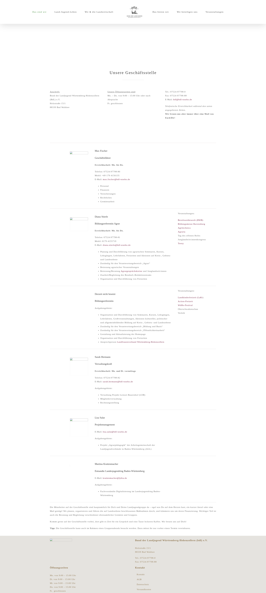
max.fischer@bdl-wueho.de (116, 179)
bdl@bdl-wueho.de (182, 99)
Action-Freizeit (185, 301)
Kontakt (141, 574)
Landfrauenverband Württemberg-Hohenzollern (141, 342)
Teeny (181, 243)
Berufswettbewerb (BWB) (190, 220)
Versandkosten (144, 589)
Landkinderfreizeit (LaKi (190, 297)
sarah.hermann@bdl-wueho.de (118, 382)
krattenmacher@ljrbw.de (115, 478)
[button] (236, 12)
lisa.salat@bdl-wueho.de (115, 432)
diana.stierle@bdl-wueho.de (117, 245)
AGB (139, 579)
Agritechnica (184, 228)
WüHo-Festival (185, 305)
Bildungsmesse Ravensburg (191, 224)
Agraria (181, 232)
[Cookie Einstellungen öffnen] (6, 589)
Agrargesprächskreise (131, 271)
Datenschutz (143, 584)
